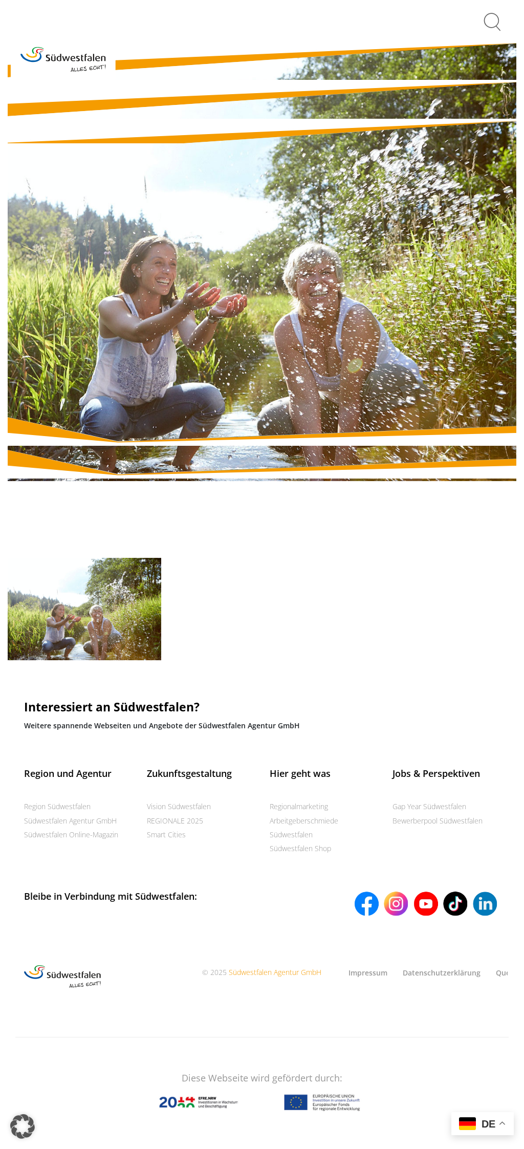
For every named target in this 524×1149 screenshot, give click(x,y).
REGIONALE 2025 (175, 821)
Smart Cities (166, 834)
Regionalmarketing (299, 806)
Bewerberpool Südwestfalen (437, 821)
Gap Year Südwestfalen (429, 806)
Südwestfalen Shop (300, 848)
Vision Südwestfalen (179, 806)
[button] (22, 1126)
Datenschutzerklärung (442, 973)
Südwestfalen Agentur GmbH (70, 821)
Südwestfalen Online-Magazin (71, 834)
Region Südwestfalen (57, 806)
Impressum (367, 973)
